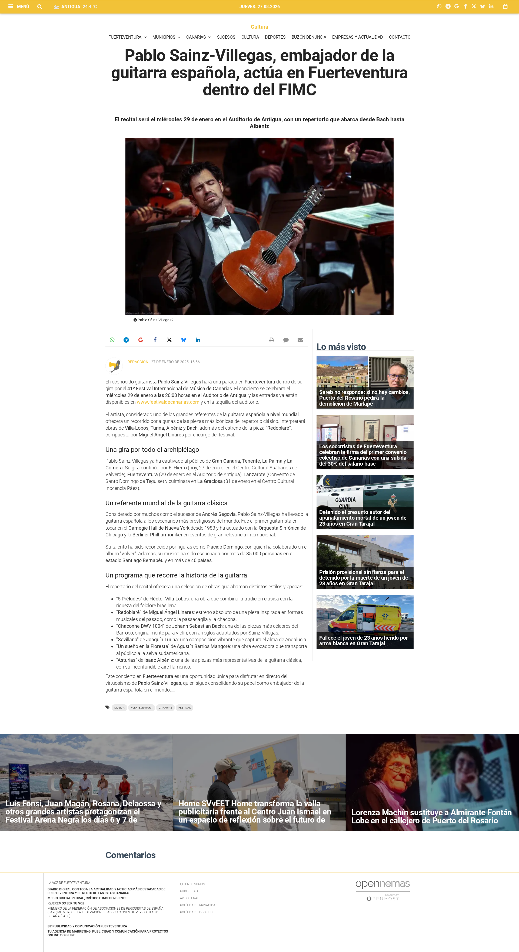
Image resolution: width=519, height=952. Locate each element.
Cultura (259, 27)
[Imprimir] (271, 339)
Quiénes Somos (192, 884)
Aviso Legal (189, 898)
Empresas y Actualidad (357, 37)
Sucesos (226, 37)
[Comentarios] (286, 339)
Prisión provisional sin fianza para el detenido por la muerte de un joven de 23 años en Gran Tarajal (363, 578)
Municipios (164, 37)
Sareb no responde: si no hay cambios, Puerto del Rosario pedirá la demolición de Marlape (364, 398)
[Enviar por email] (300, 339)
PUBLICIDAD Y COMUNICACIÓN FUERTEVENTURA (89, 926)
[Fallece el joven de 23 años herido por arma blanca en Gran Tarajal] (365, 621)
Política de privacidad (199, 905)
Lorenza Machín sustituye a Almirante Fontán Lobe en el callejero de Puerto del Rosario (431, 816)
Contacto (399, 37)
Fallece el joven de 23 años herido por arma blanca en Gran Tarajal (363, 640)
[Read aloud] (173, 691)
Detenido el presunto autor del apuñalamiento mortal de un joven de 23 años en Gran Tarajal (363, 518)
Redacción (138, 362)
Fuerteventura (125, 37)
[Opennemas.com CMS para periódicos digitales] (383, 891)
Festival (184, 707)
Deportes (275, 37)
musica (119, 707)
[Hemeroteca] (505, 6)
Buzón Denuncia (309, 37)
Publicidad (189, 891)
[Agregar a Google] (458, 7)
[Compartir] (440, 7)
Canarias (196, 37)
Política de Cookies (196, 912)
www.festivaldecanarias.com (168, 402)
